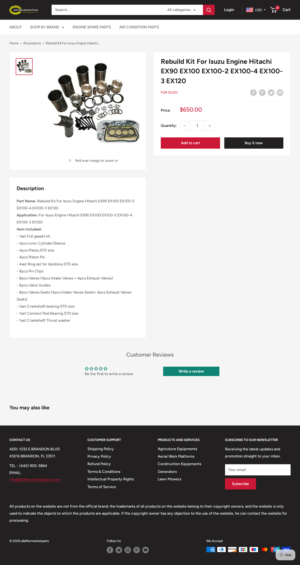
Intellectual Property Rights (110, 479)
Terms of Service (101, 487)
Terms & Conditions (103, 471)
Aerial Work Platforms (176, 456)
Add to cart (190, 143)
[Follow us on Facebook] (110, 550)
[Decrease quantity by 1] (185, 126)
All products (32, 43)
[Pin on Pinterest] (262, 92)
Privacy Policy (99, 456)
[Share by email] (280, 92)
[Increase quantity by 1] (210, 126)
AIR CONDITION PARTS (139, 27)
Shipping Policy (100, 449)
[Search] (209, 10)
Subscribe (240, 484)
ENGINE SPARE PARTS (92, 27)
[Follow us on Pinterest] (136, 550)
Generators (167, 471)
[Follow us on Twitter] (119, 550)
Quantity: (169, 126)
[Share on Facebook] (253, 92)
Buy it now (254, 143)
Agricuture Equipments (177, 449)
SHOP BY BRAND (44, 27)
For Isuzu (169, 92)
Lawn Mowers (169, 479)
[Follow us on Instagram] (127, 550)
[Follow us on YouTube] (145, 550)
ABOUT (15, 27)
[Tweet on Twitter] (271, 92)
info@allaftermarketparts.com (35, 479)
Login (229, 9)
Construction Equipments (179, 464)
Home (14, 43)
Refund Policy (99, 464)
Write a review (191, 371)
